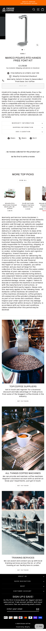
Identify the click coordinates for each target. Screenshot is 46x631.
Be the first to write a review (23, 157)
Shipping (19, 68)
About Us (22, 576)
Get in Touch (23, 570)
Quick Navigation (22, 581)
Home (22, 53)
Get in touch (23, 401)
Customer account (22, 591)
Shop (22, 586)
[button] (23, 156)
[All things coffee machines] (23, 438)
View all (23, 180)
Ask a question (23, 131)
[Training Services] (23, 523)
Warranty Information (23, 123)
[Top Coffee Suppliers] (23, 351)
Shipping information (23, 127)
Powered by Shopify (23, 627)
